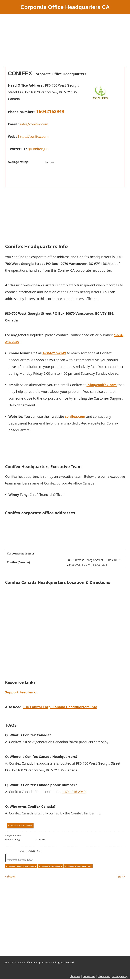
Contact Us (89, 976)
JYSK (120, 876)
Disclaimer (104, 976)
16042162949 (50, 111)
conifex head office (50, 866)
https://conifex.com (33, 136)
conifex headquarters (78, 866)
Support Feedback (20, 692)
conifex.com (75, 416)
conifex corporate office (21, 866)
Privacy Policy (119, 976)
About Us (75, 976)
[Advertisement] (65, 43)
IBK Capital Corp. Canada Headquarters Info (60, 707)
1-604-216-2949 (73, 791)
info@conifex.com (34, 124)
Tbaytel (11, 876)
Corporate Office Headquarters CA (65, 7)
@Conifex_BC (38, 149)
